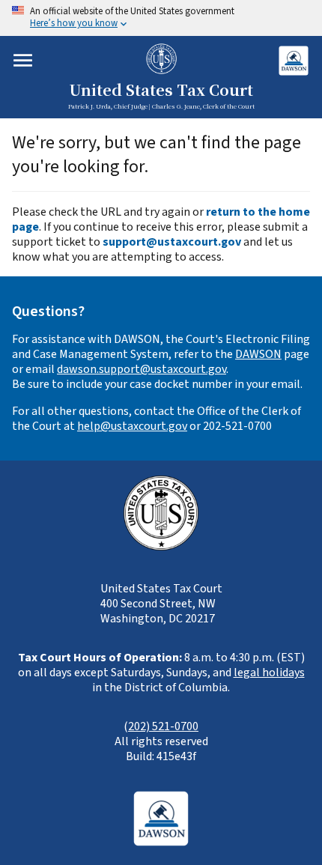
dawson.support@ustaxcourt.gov (141, 369)
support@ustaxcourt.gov (172, 242)
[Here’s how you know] (161, 18)
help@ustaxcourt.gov (132, 426)
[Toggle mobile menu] (23, 60)
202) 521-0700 (163, 726)
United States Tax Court (161, 90)
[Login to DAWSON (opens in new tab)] (293, 60)
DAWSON (258, 354)
